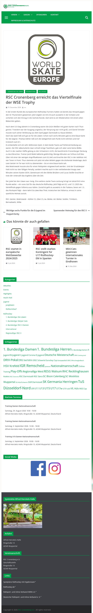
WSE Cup (83, 388)
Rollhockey (42, 91)
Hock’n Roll (7, 298)
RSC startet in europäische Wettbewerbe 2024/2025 (13, 253)
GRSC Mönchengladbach (75, 360)
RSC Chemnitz (14, 377)
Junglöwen (10, 305)
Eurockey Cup (51, 360)
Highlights (7, 294)
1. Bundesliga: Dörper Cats (16, 321)
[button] (18, 14)
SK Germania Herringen (60, 382)
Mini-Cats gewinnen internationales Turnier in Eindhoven (74, 255)
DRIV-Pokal (10, 360)
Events (6, 290)
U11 (36, 388)
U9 (32, 388)
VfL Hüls (74, 388)
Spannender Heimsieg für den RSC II (70, 210)
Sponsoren (41, 14)
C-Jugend (24, 355)
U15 (47, 388)
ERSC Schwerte (39, 360)
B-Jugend (14, 355)
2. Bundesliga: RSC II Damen (17, 325)
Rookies (6, 376)
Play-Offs (16, 371)
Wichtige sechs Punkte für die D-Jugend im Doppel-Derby (25, 212)
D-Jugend (40, 355)
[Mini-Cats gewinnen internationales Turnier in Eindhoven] (76, 229)
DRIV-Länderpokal (80, 355)
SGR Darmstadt (35, 382)
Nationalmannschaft (64, 366)
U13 (41, 388)
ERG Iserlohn (25, 360)
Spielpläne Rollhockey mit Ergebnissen (19, 582)
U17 (53, 388)
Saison (27, 14)
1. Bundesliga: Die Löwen (15, 91)
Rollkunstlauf (11, 309)
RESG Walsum (53, 371)
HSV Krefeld (11, 366)
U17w (59, 388)
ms (25, 107)
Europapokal (62, 360)
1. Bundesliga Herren (54, 349)
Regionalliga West (33, 371)
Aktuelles (7, 285)
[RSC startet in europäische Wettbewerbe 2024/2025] (16, 229)
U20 (68, 388)
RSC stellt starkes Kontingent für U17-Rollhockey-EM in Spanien (45, 253)
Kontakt (54, 14)
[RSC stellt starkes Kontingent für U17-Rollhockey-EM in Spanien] (46, 229)
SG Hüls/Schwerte (22, 382)
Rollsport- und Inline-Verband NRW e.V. (19, 592)
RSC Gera (38, 376)
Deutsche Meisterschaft (59, 355)
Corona (31, 355)
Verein (14, 14)
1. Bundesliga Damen (20, 349)
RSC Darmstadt (26, 376)
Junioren (47, 366)
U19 (64, 388)
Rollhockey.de (9, 587)
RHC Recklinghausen (75, 371)
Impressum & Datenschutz (23, 20)
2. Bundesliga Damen (79, 350)
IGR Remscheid (32, 365)
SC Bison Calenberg (54, 376)
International (31, 91)
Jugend (6, 302)
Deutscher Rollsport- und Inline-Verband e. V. (21, 597)
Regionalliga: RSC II (13, 333)
